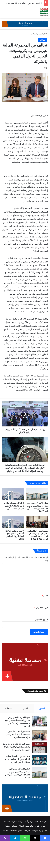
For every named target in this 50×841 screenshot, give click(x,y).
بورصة (20, 821)
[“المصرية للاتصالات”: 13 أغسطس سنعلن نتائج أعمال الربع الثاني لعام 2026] (13, 522)
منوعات (35, 830)
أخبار (36, 821)
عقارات (14, 821)
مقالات (5, 830)
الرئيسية (41, 34)
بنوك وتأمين (28, 821)
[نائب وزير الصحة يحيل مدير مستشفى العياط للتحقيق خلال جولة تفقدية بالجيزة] (39, 735)
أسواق (21, 826)
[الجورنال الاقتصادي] (44, 12)
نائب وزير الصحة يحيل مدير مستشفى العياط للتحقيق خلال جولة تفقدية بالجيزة (18, 734)
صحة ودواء (43, 830)
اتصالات (34, 34)
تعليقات (8, 708)
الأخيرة (25, 708)
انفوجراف (13, 830)
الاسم (45, 595)
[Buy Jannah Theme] (25, 23)
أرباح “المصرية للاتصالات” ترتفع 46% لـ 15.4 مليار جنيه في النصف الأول (13, 506)
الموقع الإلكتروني (41, 619)
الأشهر (42, 708)
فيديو (20, 830)
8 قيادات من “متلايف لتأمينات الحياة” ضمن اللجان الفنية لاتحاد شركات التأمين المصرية (17, 759)
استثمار (7, 826)
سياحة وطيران (40, 826)
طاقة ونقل (29, 826)
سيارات (14, 826)
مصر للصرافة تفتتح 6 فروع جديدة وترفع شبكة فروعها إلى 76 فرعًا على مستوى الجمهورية (16, 747)
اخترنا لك (27, 830)
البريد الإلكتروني (41, 607)
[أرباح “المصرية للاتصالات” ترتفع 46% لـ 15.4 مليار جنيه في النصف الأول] (13, 494)
